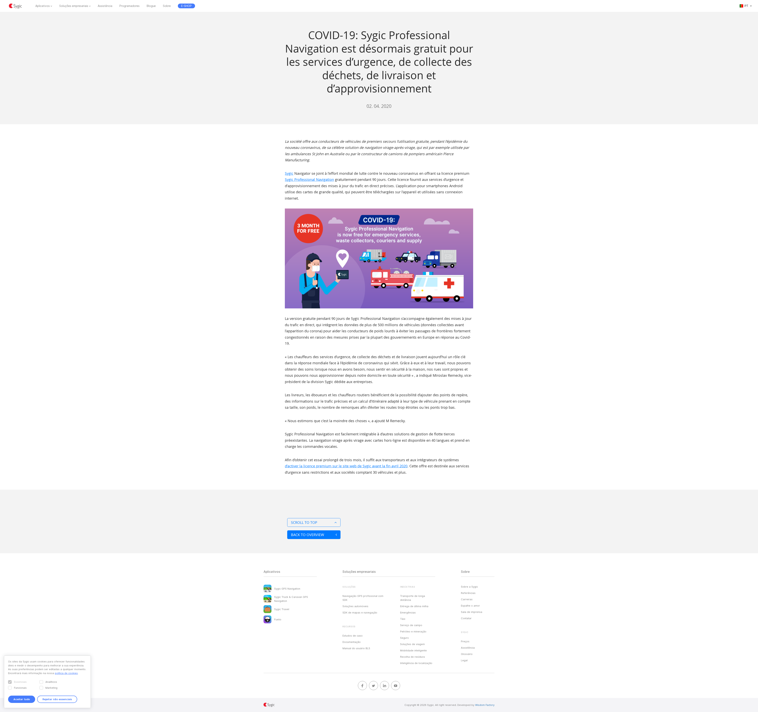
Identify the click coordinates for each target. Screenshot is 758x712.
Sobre (167, 6)
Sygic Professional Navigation (309, 179)
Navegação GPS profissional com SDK (362, 597)
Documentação (351, 641)
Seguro (404, 637)
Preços (465, 641)
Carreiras (467, 599)
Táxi (402, 618)
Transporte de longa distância (412, 597)
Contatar (466, 618)
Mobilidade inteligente (413, 650)
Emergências (408, 612)
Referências (468, 593)
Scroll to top (304, 522)
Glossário (467, 654)
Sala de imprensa (471, 611)
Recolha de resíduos (412, 656)
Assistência (105, 6)
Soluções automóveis (355, 606)
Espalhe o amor (470, 605)
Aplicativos (42, 6)
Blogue (151, 6)
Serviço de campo (411, 625)
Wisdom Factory (484, 704)
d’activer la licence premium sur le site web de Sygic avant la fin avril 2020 (346, 466)
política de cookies (66, 673)
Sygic (289, 173)
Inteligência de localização (416, 663)
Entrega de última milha (414, 606)
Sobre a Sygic (469, 586)
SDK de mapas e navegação (359, 612)
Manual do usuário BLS (356, 648)
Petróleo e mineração (413, 631)
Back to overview (307, 534)
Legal (464, 660)
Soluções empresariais (73, 6)
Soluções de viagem (412, 644)
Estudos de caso (352, 635)
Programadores (129, 6)
